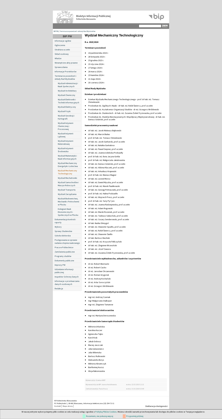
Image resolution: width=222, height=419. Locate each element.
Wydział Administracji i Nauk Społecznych (68, 85)
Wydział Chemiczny (66, 95)
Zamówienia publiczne (65, 251)
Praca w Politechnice (64, 247)
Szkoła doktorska (63, 235)
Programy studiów (63, 256)
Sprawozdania (61, 67)
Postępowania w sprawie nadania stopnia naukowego (67, 242)
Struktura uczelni (62, 49)
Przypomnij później (134, 416)
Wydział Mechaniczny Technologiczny (67, 172)
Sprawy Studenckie (63, 231)
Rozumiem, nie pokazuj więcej (99, 416)
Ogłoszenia (60, 45)
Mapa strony (68, 406)
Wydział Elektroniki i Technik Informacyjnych (68, 101)
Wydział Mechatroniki (67, 178)
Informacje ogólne (63, 40)
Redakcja (59, 288)
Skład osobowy (62, 54)
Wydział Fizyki (64, 111)
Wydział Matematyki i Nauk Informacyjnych (67, 157)
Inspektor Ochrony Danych (67, 276)
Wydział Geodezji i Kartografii (66, 117)
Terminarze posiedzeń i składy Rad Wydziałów (77, 31)
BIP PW (56, 31)
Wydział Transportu (67, 189)
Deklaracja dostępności (156, 406)
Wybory (58, 226)
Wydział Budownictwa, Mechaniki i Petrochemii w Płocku (68, 201)
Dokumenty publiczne (64, 260)
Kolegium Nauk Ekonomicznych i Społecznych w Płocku (68, 212)
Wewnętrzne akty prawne (66, 62)
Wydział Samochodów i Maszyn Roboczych (68, 184)
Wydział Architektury (67, 90)
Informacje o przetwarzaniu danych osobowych (67, 283)
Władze (58, 58)
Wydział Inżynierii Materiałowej (65, 143)
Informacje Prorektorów (65, 71)
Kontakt (57, 406)
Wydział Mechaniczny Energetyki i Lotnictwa (68, 165)
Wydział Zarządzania (67, 194)
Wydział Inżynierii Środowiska (65, 150)
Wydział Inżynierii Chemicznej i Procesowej (65, 126)
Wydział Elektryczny (67, 107)
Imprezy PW (60, 265)
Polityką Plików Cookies (106, 411)
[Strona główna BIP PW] (111, 17)
